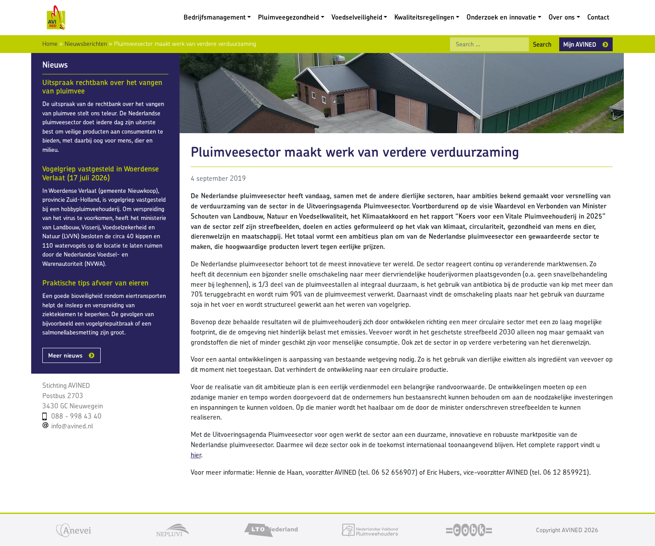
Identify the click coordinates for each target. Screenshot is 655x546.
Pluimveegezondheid (288, 17)
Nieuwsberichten (86, 44)
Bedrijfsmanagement (215, 17)
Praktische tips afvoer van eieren (95, 283)
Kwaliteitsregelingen (424, 17)
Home (49, 44)
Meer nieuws (65, 355)
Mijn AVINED (579, 44)
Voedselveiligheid (357, 17)
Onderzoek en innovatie (501, 17)
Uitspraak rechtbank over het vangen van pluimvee (102, 86)
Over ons (562, 17)
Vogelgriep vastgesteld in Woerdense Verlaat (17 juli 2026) (100, 173)
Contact (598, 17)
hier (196, 455)
